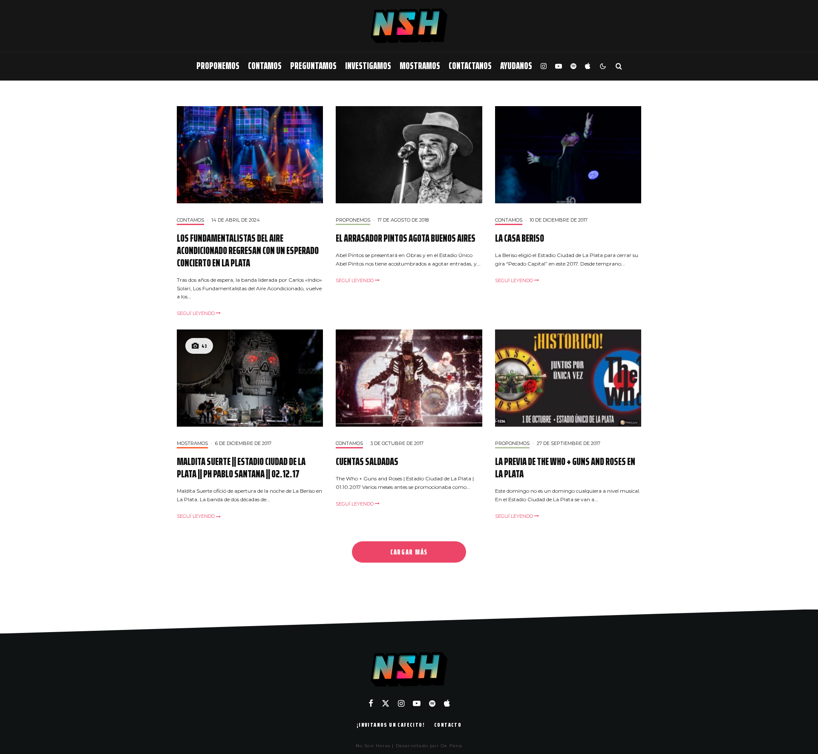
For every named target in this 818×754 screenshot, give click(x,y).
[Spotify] (573, 66)
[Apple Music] (587, 66)
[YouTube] (558, 66)
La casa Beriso (519, 238)
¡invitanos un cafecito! (391, 724)
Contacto (447, 724)
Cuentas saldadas (367, 462)
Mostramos (420, 65)
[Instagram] (543, 66)
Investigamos (368, 65)
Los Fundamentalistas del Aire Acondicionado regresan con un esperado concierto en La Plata (248, 250)
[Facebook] (370, 703)
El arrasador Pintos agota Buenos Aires (405, 238)
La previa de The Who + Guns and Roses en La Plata (565, 468)
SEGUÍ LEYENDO (196, 313)
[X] (385, 703)
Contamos (265, 65)
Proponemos (217, 65)
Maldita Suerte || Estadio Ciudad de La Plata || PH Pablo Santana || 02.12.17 (241, 468)
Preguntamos (313, 65)
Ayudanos (516, 65)
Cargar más (409, 552)
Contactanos (470, 65)
